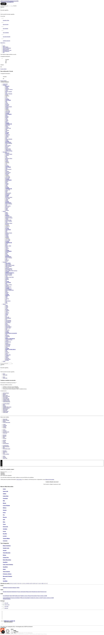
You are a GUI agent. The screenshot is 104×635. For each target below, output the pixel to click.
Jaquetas (6, 136)
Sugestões (2, 7)
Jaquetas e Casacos (9, 89)
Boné (6, 121)
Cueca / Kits (7, 189)
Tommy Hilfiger (8, 326)
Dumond (4, 436)
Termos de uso (43, 591)
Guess (6, 347)
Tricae (6, 337)
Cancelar (14, 5)
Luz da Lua (7, 346)
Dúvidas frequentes (7, 591)
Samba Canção (8, 192)
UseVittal (7, 358)
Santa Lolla (7, 325)
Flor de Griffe (8, 354)
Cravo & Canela (6, 431)
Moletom (7, 88)
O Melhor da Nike (8, 150)
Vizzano (6, 331)
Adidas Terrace (8, 149)
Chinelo (6, 108)
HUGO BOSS (8, 341)
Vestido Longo (5, 411)
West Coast (5, 458)
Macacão (7, 224)
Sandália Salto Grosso (7, 406)
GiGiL (6, 353)
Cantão (4, 424)
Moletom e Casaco (8, 217)
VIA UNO (7, 330)
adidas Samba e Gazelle (9, 265)
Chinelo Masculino (6, 401)
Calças (6, 90)
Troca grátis (6, 606)
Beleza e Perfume (8, 143)
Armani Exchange (8, 339)
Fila (6, 299)
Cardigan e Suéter (8, 154)
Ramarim (4, 450)
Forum (4, 441)
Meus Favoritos (6, 49)
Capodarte (7, 310)
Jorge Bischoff (8, 318)
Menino (6, 214)
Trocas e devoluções (21, 591)
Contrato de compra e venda (36, 597)
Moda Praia (7, 125)
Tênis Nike (5, 410)
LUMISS (7, 355)
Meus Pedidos (5, 46)
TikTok (18, 587)
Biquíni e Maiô (8, 245)
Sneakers (7, 285)
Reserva (6, 324)
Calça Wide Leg (6, 398)
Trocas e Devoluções (7, 48)
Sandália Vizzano (6, 407)
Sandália (7, 107)
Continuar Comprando (4, 81)
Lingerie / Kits (8, 128)
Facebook (10, 587)
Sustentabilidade (6, 597)
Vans (6, 328)
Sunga (6, 246)
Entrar (1, 42)
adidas (6, 296)
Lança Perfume (8, 320)
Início (4, 45)
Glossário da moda (36, 591)
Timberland (5, 451)
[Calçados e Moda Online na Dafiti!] (3, 4)
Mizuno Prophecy (8, 268)
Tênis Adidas (5, 409)
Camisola (7, 130)
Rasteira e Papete (8, 106)
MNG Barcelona (6, 446)
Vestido (6, 87)
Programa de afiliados (15, 597)
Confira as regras (30, 632)
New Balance (7, 300)
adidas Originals (6, 420)
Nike (6, 301)
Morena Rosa (7, 359)
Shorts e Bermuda (8, 93)
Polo (6, 156)
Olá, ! (4, 42)
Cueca (6, 249)
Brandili (6, 309)
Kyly (6, 319)
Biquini (4, 394)
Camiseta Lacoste (6, 400)
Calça (6, 157)
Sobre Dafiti (12, 595)
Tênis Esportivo (8, 169)
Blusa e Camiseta (8, 91)
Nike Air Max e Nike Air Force (11, 270)
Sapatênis (7, 171)
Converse (7, 267)
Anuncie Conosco (7, 598)
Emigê (6, 147)
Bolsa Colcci (5, 395)
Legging (6, 278)
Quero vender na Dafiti (42, 595)
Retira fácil (6, 608)
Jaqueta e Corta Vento (9, 277)
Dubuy (6, 356)
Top (6, 280)
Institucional (17, 595)
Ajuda (4, 569)
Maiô (4, 404)
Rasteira (4, 405)
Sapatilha (7, 105)
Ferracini (4, 438)
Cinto (6, 118)
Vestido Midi (5, 412)
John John (7, 317)
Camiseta (7, 155)
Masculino (3, 474)
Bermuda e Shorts (8, 158)
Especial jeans (8, 148)
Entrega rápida (7, 604)
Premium (7, 210)
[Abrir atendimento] (3, 632)
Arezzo (6, 307)
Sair (3, 52)
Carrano (6, 340)
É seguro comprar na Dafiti (48, 597)
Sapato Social (7, 172)
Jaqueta (6, 200)
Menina (6, 213)
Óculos (6, 119)
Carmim (4, 426)
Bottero (4, 421)
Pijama (6, 126)
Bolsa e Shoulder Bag (9, 290)
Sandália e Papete (8, 232)
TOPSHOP (7, 336)
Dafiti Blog (5, 587)
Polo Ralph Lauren (6, 448)
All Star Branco (6, 393)
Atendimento (14, 591)
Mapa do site (29, 591)
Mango (4, 503)
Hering (6, 351)
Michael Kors (7, 344)
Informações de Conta (7, 50)
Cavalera (4, 427)
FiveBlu (4, 440)
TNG (4, 452)
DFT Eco (7, 146)
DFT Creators (8, 145)
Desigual (4, 434)
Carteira (6, 120)
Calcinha (7, 127)
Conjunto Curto (8, 219)
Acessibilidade (6, 595)
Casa (6, 144)
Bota (6, 101)
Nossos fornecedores (32, 595)
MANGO (7, 335)
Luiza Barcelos (8, 321)
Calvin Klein (7, 345)
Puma (6, 303)
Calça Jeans (7, 134)
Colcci (6, 311)
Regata (6, 94)
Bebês (6, 212)
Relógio (6, 117)
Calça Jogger (5, 397)
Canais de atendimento (7, 2)
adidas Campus (8, 264)
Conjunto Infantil (6, 403)
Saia (6, 92)
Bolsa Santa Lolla (6, 396)
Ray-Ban (7, 360)
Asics (6, 297)
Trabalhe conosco (24, 595)
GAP (6, 334)
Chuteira (7, 236)
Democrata (5, 432)
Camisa (6, 160)
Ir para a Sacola (3, 68)
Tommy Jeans (8, 327)
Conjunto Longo (8, 216)
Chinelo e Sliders (8, 284)
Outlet (6, 209)
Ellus (4, 437)
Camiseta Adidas (6, 399)
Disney (6, 208)
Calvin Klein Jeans (6, 422)
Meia (6, 131)
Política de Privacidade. (49, 479)
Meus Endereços (6, 51)
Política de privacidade (25, 597)
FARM (6, 314)
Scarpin (6, 103)
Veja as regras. (19, 479)
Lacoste (6, 342)
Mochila (6, 116)
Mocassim (7, 104)
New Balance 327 (8, 269)
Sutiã (6, 129)
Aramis (6, 306)
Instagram (14, 587)
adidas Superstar (8, 266)
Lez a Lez (7, 352)
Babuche (7, 233)
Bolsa (6, 115)
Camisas (6, 135)
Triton (4, 456)
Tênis (6, 102)
